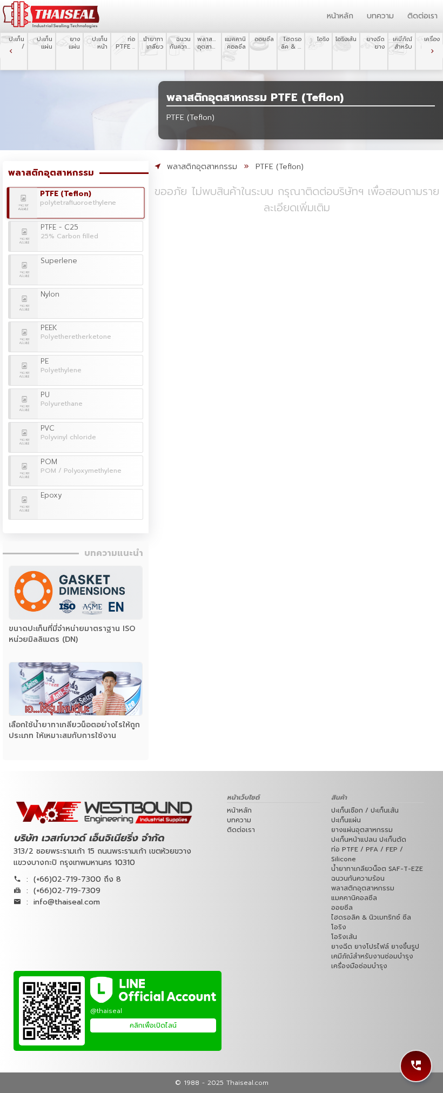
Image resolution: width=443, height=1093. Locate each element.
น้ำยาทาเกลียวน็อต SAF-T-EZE (377, 869)
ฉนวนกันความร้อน (358, 878)
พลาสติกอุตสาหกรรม (202, 166)
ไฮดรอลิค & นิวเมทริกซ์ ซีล (371, 917)
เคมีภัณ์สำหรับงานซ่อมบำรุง (372, 956)
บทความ (380, 16)
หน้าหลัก (340, 16)
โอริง (338, 927)
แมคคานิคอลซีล (354, 898)
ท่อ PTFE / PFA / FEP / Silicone (367, 854)
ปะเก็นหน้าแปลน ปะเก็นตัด (368, 839)
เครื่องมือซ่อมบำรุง (359, 966)
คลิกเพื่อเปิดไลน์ (153, 1025)
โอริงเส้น (344, 937)
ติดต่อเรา (422, 16)
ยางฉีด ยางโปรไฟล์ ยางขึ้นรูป (375, 946)
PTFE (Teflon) (280, 166)
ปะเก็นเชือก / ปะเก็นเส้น (365, 810)
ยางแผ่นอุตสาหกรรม (362, 830)
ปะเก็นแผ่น (346, 820)
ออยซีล (342, 908)
